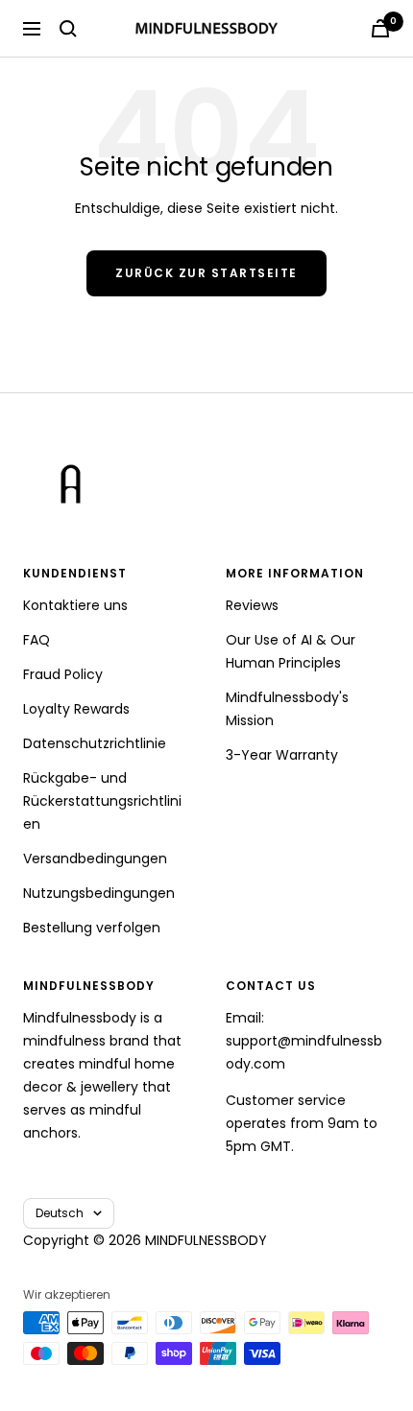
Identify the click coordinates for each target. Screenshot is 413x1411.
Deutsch (60, 1213)
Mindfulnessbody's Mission (287, 709)
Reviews (252, 605)
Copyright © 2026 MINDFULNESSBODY (145, 1240)
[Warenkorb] (380, 28)
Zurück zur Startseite (206, 273)
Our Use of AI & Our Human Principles (290, 651)
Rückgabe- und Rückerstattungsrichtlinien (102, 801)
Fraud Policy (63, 674)
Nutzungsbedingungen (99, 893)
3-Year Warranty (282, 754)
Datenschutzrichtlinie (94, 743)
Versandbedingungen (95, 858)
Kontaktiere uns (75, 605)
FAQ (36, 639)
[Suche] (68, 28)
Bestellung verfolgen (91, 927)
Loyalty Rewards (76, 708)
